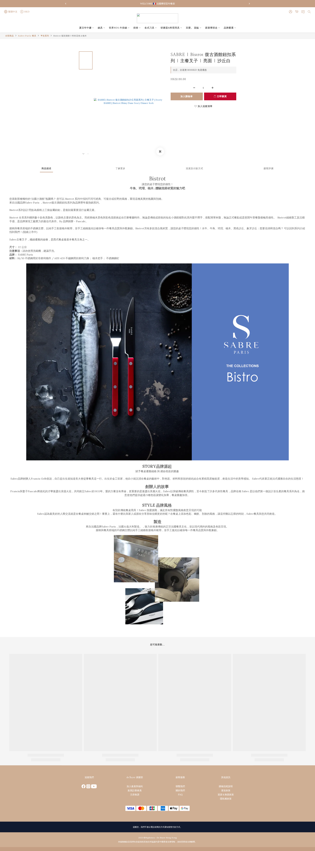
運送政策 (225, 790)
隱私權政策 (225, 798)
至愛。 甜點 (192, 27)
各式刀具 (149, 27)
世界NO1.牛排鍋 (118, 27)
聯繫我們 (180, 786)
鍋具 (100, 27)
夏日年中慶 (85, 27)
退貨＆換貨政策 (226, 794)
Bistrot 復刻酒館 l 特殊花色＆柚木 (70, 35)
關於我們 (180, 790)
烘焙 (135, 27)
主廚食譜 (134, 794)
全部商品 (9, 35)
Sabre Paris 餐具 (27, 35)
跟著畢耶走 (211, 27)
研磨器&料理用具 (170, 27)
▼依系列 (45, 35)
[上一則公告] (65, 3)
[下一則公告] (249, 3)
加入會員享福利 (135, 786)
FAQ (180, 794)
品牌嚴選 (229, 27)
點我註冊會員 (135, 790)
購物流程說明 (226, 786)
